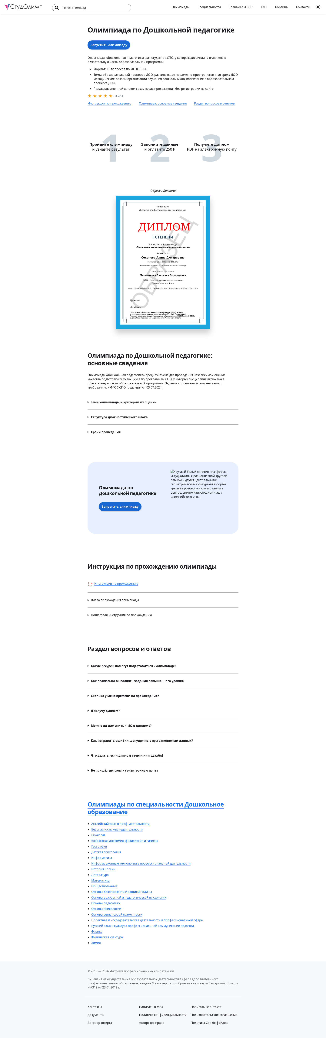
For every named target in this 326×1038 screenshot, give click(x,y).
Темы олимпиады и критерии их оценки (124, 402)
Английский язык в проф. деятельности (120, 824)
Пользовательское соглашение (214, 1015)
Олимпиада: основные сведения (163, 103)
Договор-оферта (100, 1023)
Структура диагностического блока (119, 417)
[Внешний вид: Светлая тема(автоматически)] (318, 7)
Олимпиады (180, 7)
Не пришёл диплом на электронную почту (124, 770)
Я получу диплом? (105, 711)
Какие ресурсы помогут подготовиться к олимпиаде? (133, 666)
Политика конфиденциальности (163, 1015)
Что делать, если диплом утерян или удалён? (127, 755)
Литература (100, 875)
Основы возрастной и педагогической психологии (128, 897)
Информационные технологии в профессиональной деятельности (141, 863)
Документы (96, 1015)
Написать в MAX (151, 1007)
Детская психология (106, 852)
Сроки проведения (106, 432)
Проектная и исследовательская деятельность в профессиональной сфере (147, 920)
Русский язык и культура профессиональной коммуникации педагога (142, 926)
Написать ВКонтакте (206, 1007)
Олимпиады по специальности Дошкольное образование (156, 808)
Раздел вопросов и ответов (214, 103)
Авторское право (151, 1023)
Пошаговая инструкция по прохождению (121, 615)
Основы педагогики (106, 903)
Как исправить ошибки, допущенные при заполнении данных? (142, 740)
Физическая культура (107, 937)
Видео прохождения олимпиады (115, 600)
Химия (96, 943)
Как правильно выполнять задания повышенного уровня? (137, 681)
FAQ (264, 7)
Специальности (209, 7)
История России (103, 869)
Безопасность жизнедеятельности (117, 829)
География (99, 846)
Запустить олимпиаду (108, 45)
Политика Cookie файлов (209, 1023)
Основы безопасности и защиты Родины (121, 892)
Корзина (281, 7)
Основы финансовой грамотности (116, 914)
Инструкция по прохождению (109, 103)
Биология (98, 835)
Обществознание (104, 886)
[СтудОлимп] (23, 7)
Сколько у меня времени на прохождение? (125, 696)
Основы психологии (106, 909)
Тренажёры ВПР (241, 7)
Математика (100, 880)
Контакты (303, 7)
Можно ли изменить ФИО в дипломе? (121, 726)
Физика (96, 931)
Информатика (101, 858)
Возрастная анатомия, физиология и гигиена (124, 841)
